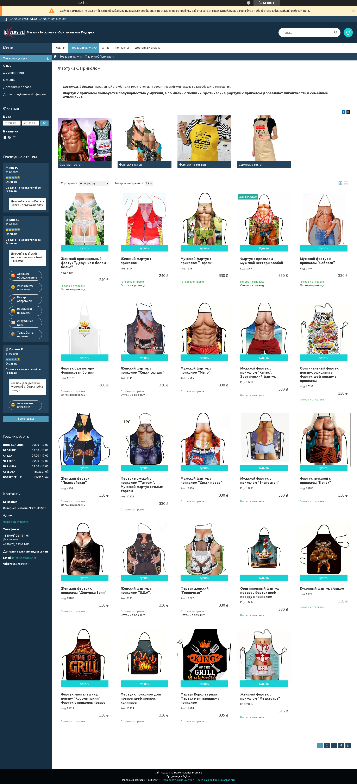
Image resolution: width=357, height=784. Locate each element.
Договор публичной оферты (24, 94)
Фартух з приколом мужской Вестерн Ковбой (261, 261)
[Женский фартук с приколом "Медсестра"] (264, 655)
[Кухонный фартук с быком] (324, 549)
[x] (348, 112)
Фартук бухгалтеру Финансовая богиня (77, 370)
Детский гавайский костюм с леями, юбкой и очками (27, 257)
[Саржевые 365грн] (264, 141)
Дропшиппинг (13, 72)
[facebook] (343, 112)
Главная (60, 47)
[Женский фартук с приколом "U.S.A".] (144, 549)
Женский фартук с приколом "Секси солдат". (143, 370)
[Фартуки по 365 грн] (204, 141)
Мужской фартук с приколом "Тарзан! (196, 261)
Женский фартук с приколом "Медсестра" (260, 696)
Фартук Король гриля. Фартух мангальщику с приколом (200, 698)
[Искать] (335, 32)
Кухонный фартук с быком (322, 588)
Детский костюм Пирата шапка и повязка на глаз (27, 203)
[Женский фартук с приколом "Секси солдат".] (144, 329)
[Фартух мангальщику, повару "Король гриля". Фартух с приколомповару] (85, 655)
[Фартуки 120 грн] (85, 141)
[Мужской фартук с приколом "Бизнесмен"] (264, 439)
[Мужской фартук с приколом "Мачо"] (204, 329)
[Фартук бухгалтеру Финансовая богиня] (85, 329)
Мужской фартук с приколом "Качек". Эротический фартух (258, 372)
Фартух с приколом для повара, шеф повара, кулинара (141, 698)
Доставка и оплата (148, 47)
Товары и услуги (82, 47)
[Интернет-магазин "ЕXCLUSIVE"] (14, 32)
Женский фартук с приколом (136, 261)
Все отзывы (26, 418)
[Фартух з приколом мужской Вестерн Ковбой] (264, 220)
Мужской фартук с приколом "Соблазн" (317, 261)
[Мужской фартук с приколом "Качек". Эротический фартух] (264, 329)
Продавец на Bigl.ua (178, 776)
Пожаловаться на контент (178, 780)
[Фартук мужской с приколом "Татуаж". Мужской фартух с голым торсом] (144, 439)
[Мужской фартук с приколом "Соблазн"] (324, 220)
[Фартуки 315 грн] (144, 141)
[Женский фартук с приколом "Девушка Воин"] (85, 549)
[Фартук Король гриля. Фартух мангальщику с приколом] (204, 655)
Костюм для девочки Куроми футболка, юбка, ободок (27, 386)
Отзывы (9, 79)
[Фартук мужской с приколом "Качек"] (324, 439)
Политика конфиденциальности (215, 780)
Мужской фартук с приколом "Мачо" (196, 370)
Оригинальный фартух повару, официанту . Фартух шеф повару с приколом (319, 374)
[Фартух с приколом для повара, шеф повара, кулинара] (144, 655)
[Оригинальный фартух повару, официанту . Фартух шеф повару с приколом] (324, 329)
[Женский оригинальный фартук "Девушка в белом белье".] (85, 220)
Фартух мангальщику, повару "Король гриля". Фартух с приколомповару (83, 698)
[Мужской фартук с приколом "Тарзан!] (204, 220)
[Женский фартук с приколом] (144, 220)
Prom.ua (197, 772)
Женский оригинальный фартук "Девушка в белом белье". (83, 263)
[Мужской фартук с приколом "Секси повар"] (204, 439)
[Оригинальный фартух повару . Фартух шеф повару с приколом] (264, 549)
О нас (105, 47)
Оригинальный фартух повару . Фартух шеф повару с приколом (259, 593)
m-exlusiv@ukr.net (24, 558)
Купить (84, 248)
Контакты (122, 47)
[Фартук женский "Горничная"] (204, 549)
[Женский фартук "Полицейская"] (85, 439)
